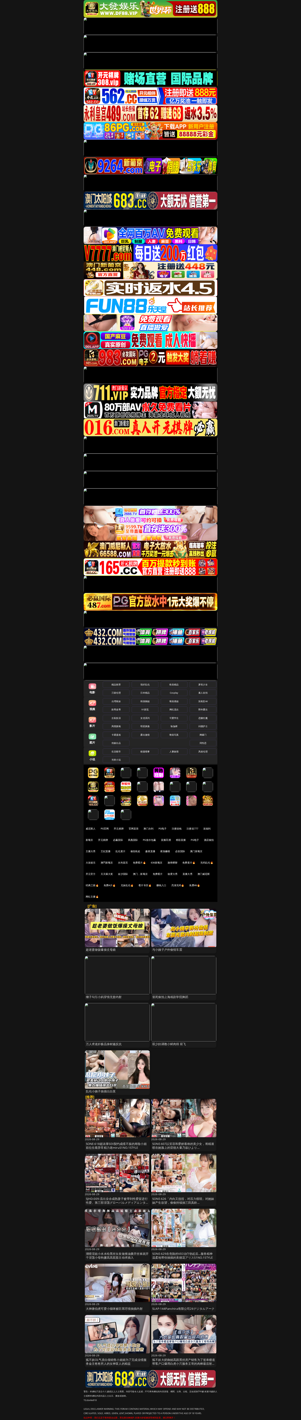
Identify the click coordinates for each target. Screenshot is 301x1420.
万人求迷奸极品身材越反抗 (104, 1044)
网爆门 (203, 734)
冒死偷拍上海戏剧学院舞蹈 (170, 997)
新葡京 (89, 840)
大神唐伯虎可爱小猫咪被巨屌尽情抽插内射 (114, 1309)
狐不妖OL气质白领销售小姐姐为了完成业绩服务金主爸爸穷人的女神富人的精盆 (116, 1362)
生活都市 (116, 751)
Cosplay (174, 692)
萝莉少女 (203, 684)
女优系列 (145, 718)
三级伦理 (116, 692)
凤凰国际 (133, 840)
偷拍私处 (135, 851)
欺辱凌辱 (116, 709)
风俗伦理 (203, 751)
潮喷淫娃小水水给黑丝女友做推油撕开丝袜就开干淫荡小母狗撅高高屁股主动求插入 (117, 1256)
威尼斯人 (91, 828)
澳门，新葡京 (140, 874)
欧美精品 (174, 684)
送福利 (207, 828)
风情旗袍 (116, 726)
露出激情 (145, 734)
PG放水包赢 (149, 840)
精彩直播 (181, 840)
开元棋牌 (119, 828)
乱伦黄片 (120, 851)
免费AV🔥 (194, 885)
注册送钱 (177, 828)
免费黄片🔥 (188, 862)
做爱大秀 (172, 874)
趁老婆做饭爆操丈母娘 (101, 950)
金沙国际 (123, 874)
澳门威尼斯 (204, 874)
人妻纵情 (174, 751)
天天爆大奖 (107, 874)
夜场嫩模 (165, 851)
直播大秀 (187, 874)
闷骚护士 (203, 726)
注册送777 (192, 828)
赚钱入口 (161, 885)
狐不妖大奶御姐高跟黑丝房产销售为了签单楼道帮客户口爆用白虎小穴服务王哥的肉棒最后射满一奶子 (183, 1363)
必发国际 (180, 851)
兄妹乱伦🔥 (127, 885)
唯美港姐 (174, 701)
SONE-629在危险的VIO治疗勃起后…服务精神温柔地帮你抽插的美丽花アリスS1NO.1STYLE (182, 1256)
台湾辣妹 (116, 701)
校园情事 (145, 751)
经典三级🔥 (92, 885)
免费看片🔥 (139, 862)
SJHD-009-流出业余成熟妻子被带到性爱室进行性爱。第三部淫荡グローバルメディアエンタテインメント (117, 1202)
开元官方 (91, 874)
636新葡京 (157, 862)
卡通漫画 (116, 734)
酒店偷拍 (209, 840)
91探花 (145, 709)
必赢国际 (118, 840)
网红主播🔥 (92, 896)
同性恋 (203, 743)
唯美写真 (174, 734)
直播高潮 (166, 840)
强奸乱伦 (145, 684)
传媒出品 (116, 743)
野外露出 (203, 709)
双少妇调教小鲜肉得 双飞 (169, 1044)
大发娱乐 (91, 862)
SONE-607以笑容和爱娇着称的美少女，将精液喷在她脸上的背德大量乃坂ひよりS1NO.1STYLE (183, 1147)
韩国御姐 (145, 701)
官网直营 (134, 828)
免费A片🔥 (110, 885)
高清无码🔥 (177, 885)
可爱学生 (174, 718)
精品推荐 (116, 684)
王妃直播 (106, 851)
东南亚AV (203, 701)
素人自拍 (203, 692)
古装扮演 (116, 718)
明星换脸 (145, 726)
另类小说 (116, 759)
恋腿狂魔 (203, 718)
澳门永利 (148, 828)
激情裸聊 (172, 862)
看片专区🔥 (144, 885)
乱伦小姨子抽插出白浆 (101, 1091)
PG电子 (163, 828)
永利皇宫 (123, 862)
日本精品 (145, 692)
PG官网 (105, 828)
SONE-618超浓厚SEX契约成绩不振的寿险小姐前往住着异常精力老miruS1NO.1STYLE (116, 1146)
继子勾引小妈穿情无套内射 (104, 997)
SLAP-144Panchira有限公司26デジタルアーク (183, 1309)
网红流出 (174, 709)
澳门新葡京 (196, 851)
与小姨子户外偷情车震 (167, 950)
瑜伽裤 (174, 726)
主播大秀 (91, 851)
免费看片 (158, 874)
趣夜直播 (150, 851)
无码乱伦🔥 (206, 862)
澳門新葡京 (107, 862)
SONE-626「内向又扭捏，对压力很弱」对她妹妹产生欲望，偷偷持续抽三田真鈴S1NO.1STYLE (183, 1202)
